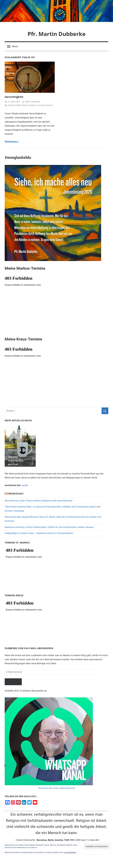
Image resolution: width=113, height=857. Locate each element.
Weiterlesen (11, 141)
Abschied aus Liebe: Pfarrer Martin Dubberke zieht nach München (38, 500)
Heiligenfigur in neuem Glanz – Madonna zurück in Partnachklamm (39, 533)
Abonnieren (13, 681)
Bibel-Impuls (22, 105)
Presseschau (15, 493)
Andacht (12, 105)
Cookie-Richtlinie (70, 852)
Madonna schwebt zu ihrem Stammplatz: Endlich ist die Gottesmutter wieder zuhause (49, 527)
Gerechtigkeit (14, 97)
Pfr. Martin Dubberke (57, 34)
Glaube (32, 105)
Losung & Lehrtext (44, 105)
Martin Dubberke (32, 101)
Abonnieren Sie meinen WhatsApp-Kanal (56, 788)
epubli (25, 485)
